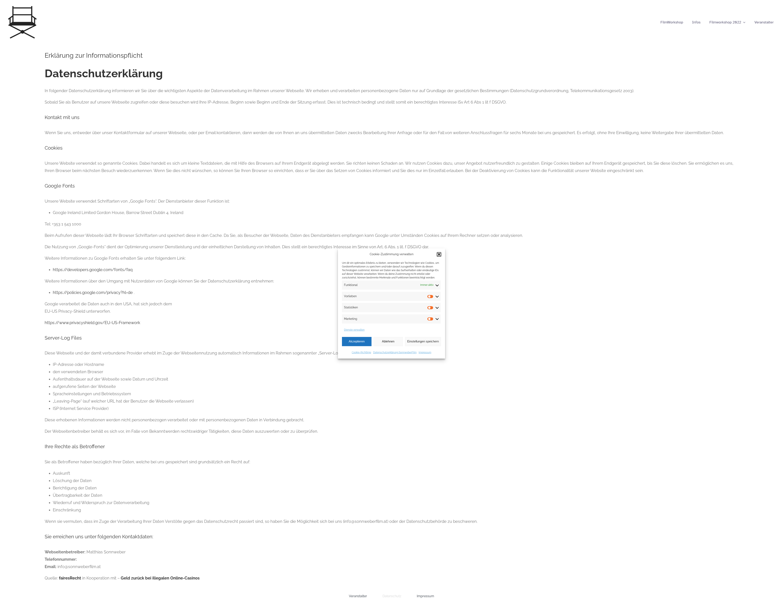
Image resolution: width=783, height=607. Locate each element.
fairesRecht (70, 578)
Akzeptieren (357, 341)
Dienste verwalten (354, 329)
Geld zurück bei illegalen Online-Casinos (160, 578)
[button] (439, 254)
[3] (22, 8)
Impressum (425, 352)
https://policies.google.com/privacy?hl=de (93, 292)
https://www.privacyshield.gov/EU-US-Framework (92, 322)
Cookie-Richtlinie (361, 352)
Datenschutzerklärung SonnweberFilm (395, 352)
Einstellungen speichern (423, 341)
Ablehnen (388, 341)
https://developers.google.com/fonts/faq (93, 269)
